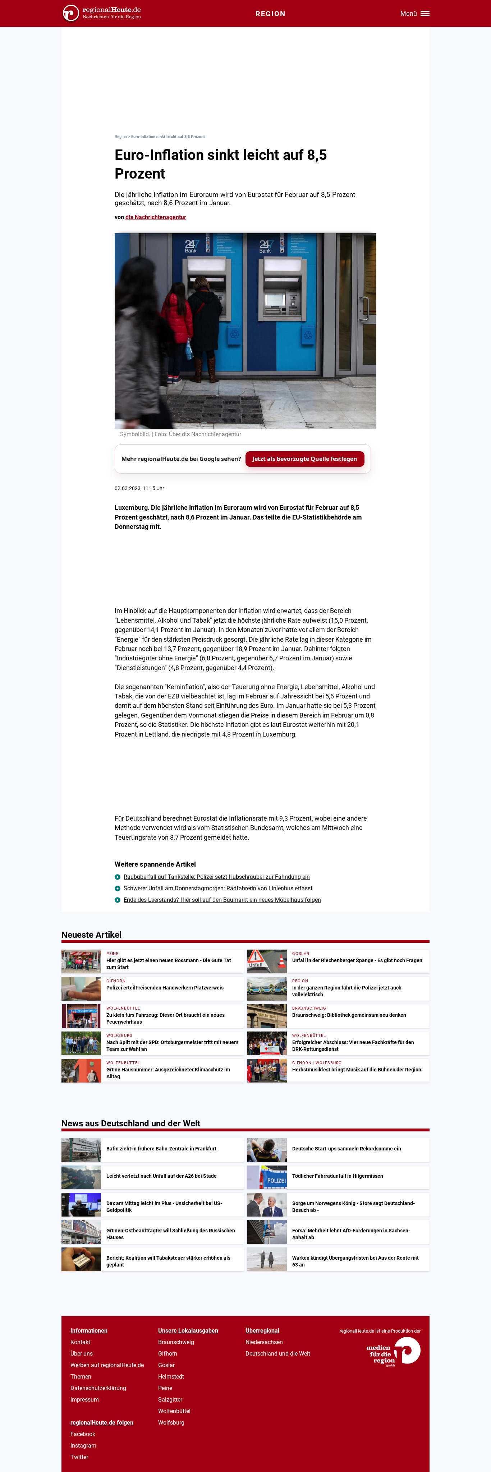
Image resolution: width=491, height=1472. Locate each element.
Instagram (83, 1445)
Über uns (81, 1353)
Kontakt (80, 1342)
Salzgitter (170, 1399)
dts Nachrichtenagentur (155, 217)
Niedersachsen (264, 1342)
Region (121, 136)
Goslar (166, 1365)
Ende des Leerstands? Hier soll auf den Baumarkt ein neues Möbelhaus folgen (222, 899)
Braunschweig (176, 1342)
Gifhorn (167, 1353)
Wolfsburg (171, 1422)
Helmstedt (171, 1376)
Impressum (84, 1399)
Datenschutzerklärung (98, 1388)
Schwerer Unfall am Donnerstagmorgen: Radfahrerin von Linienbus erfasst (218, 888)
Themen (80, 1376)
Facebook (82, 1434)
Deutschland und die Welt (278, 1353)
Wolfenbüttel (174, 1411)
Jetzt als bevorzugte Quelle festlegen (305, 459)
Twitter (79, 1457)
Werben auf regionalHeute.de (107, 1365)
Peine (165, 1388)
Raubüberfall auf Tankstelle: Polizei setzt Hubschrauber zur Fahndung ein (217, 876)
